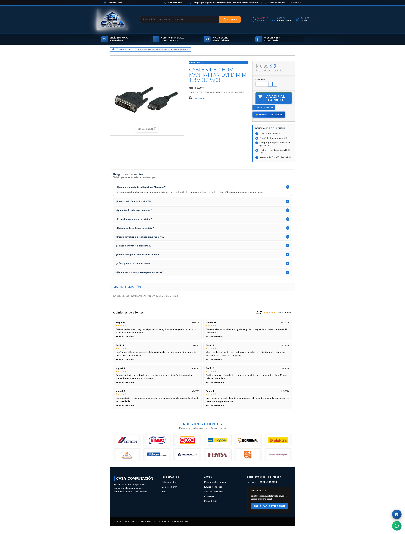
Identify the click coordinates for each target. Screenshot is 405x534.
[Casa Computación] (112, 19)
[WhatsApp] (397, 526)
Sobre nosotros (169, 482)
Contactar (209, 496)
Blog (164, 491)
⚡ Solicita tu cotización (269, 114)
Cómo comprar (169, 487)
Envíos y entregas (213, 487)
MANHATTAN (125, 49)
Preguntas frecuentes (215, 482)
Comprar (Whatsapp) (264, 107)
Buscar (232, 19)
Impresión (199, 98)
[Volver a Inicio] (113, 49)
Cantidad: (260, 79)
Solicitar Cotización (213, 491)
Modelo (192, 88)
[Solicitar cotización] (397, 514)
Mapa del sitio (211, 501)
